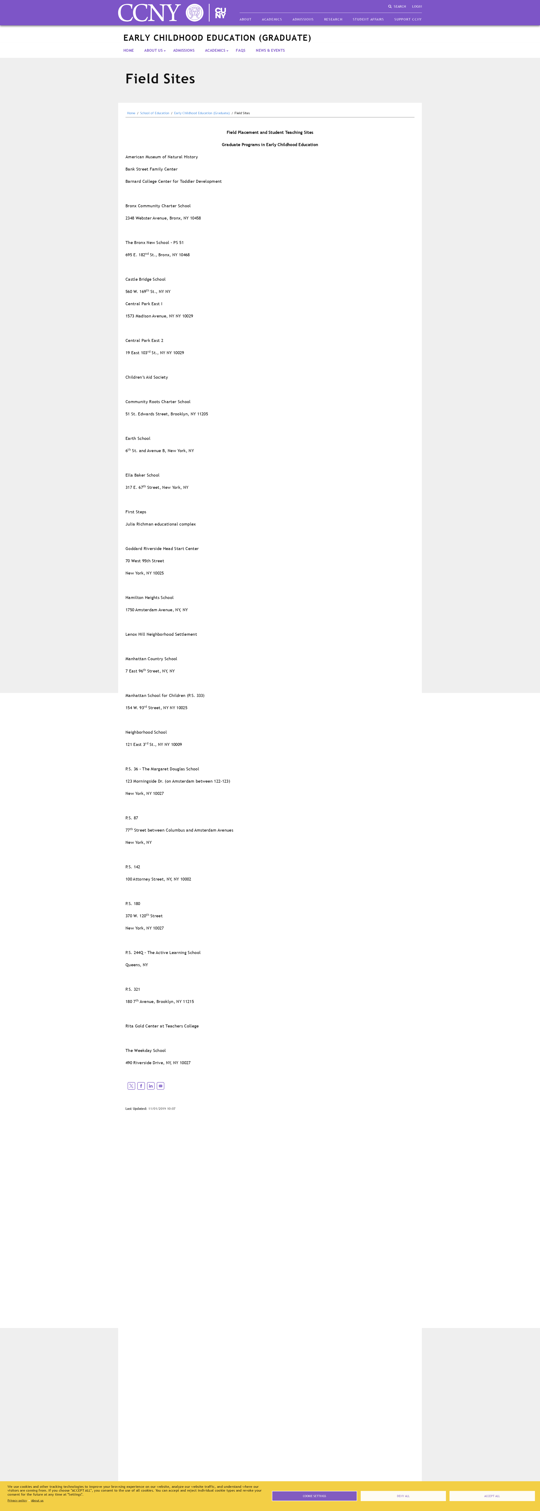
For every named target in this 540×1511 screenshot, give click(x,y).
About (246, 19)
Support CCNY (408, 19)
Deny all (403, 1496)
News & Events (270, 50)
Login (417, 6)
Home (128, 50)
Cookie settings (314, 1496)
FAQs (240, 50)
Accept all (492, 1496)
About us (37, 1500)
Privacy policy (17, 1500)
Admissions (303, 19)
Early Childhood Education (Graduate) (202, 113)
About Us (153, 50)
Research (333, 19)
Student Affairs (368, 19)
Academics (272, 19)
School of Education (154, 113)
